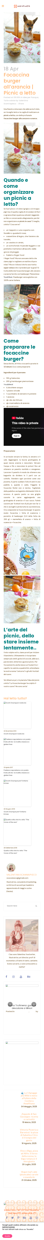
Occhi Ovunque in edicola (14, 734)
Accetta (7, 1236)
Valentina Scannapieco (22, 1014)
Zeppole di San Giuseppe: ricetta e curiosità (29, 1117)
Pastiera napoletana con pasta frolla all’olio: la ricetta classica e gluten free (16, 772)
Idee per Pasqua (30, 97)
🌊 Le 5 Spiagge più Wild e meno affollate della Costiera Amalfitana (29, 1098)
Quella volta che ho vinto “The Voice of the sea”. (15, 851)
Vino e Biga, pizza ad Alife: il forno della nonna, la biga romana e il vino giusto (29, 1156)
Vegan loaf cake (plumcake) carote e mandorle (29, 1174)
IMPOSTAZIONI (8, 1227)
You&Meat (8, 277)
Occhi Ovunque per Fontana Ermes (15, 813)
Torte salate (9, 100)
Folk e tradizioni (22, 1011)
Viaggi (32, 1011)
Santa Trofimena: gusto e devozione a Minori (22, 1007)
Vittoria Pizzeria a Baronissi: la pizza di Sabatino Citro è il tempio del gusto (29, 1135)
